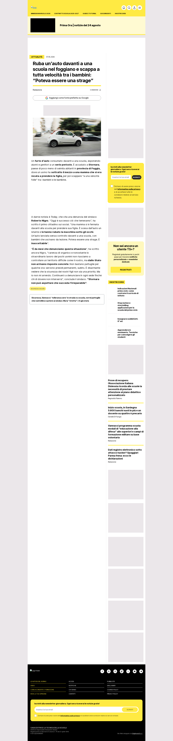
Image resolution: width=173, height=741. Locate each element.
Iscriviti (136, 177)
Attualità (36, 57)
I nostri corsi (120, 13)
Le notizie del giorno (38, 681)
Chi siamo (72, 690)
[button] (123, 7)
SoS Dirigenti (105, 13)
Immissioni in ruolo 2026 (40, 13)
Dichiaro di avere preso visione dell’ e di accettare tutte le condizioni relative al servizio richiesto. (127, 192)
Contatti (72, 694)
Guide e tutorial (89, 13)
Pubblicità (111, 681)
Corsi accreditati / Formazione (42, 690)
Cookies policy (112, 690)
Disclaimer (111, 685)
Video (32, 685)
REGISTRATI (125, 269)
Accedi (71, 681)
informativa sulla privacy (129, 189)
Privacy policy (112, 694)
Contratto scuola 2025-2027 (66, 13)
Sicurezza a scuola (38, 289)
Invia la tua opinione (38, 694)
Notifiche (72, 685)
